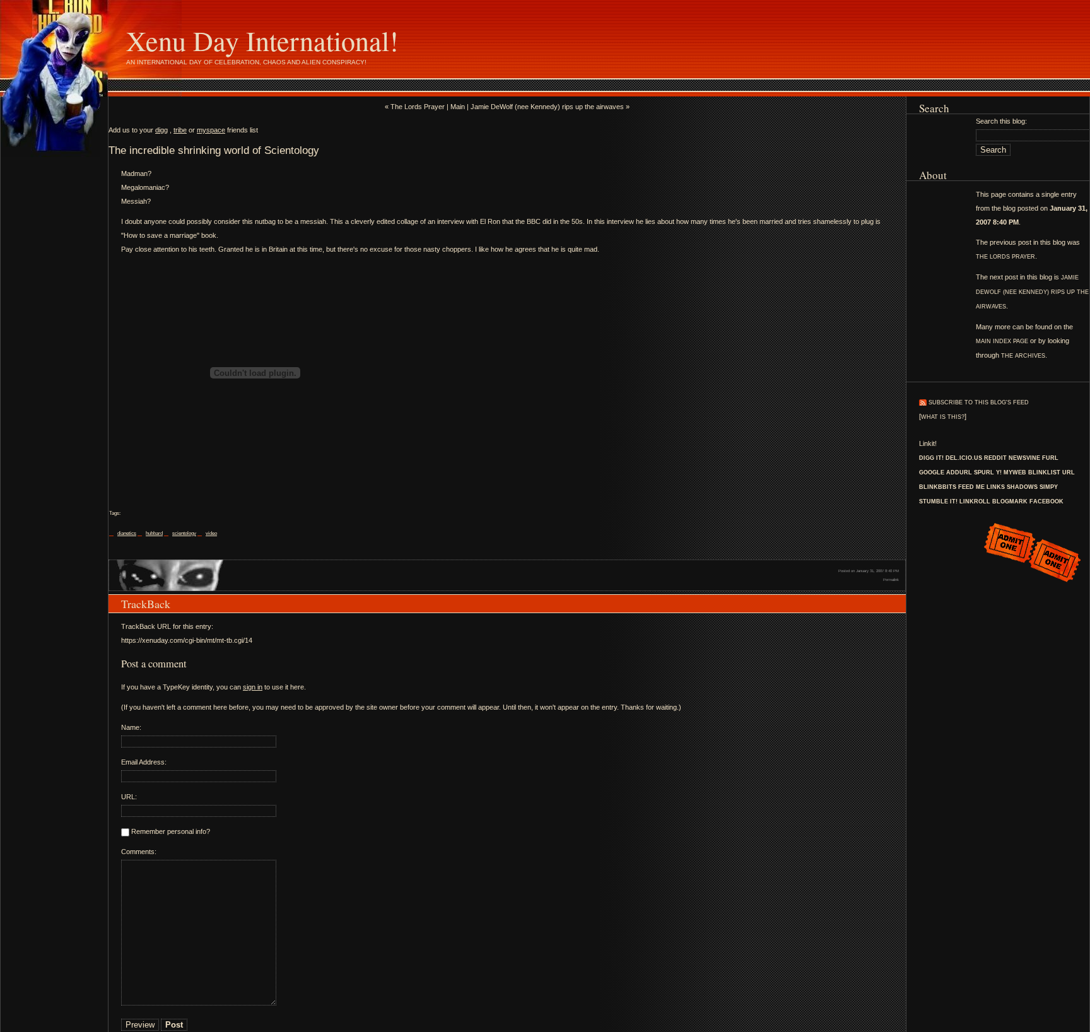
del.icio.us (964, 458)
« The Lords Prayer (415, 106)
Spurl (984, 472)
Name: (131, 727)
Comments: (138, 851)
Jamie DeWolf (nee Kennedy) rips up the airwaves (1032, 292)
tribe (180, 130)
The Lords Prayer (1005, 257)
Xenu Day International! (262, 40)
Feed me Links (981, 487)
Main (457, 106)
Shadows (1022, 487)
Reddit (995, 458)
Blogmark (1010, 501)
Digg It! (931, 458)
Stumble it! (938, 501)
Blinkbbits (937, 487)
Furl (1050, 458)
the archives (1023, 356)
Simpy (1049, 487)
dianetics (126, 533)
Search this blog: (1001, 121)
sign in (252, 687)
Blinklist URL (1051, 472)
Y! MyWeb (1011, 472)
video (211, 533)
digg (161, 130)
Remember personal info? (169, 831)
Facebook (1046, 501)
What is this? (942, 417)
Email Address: (144, 762)
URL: (129, 796)
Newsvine (1024, 458)
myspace (211, 130)
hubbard (154, 533)
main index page (1002, 341)
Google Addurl (945, 472)
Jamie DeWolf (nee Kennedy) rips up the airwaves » (550, 106)
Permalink (891, 580)
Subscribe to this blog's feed (979, 402)
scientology (184, 533)
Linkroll (974, 501)
